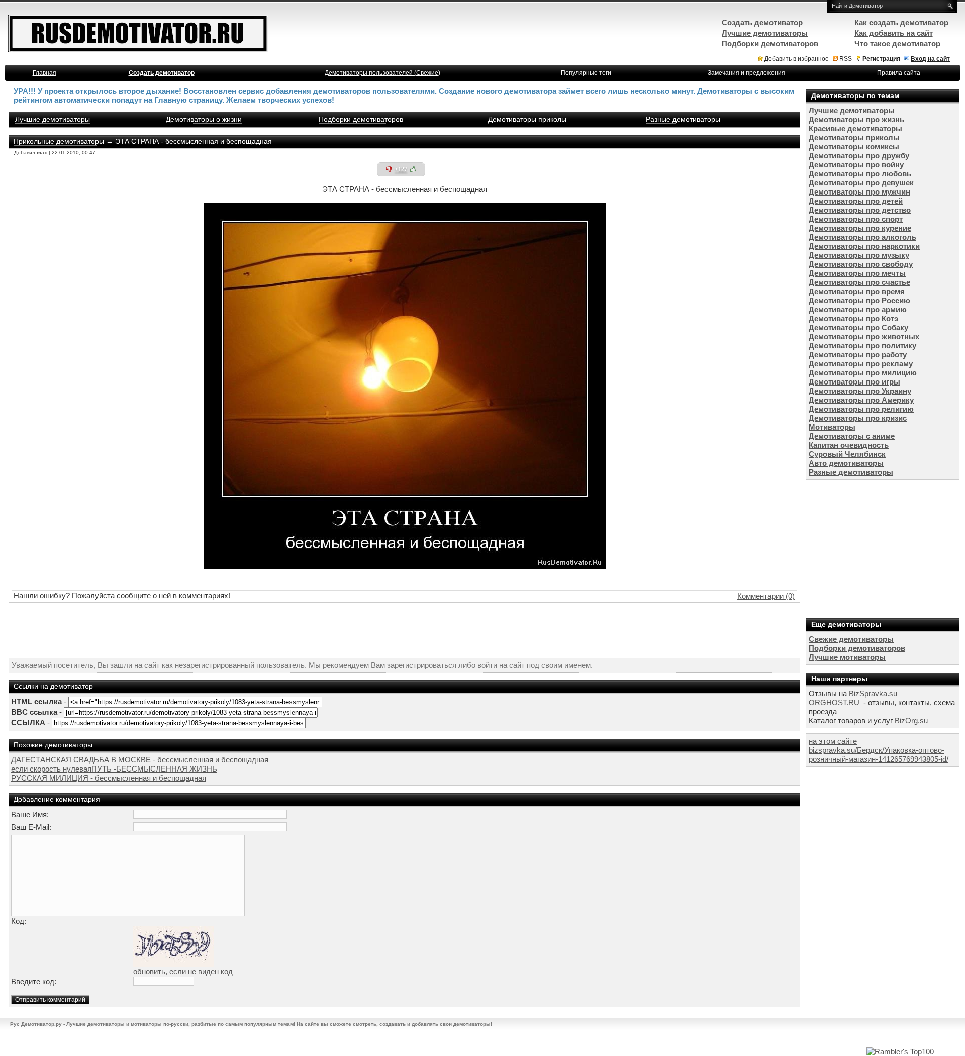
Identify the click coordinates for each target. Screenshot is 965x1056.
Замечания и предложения (746, 72)
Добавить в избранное (796, 58)
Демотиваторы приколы (527, 119)
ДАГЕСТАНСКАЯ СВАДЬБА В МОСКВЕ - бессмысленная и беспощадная (139, 759)
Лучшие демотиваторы (52, 119)
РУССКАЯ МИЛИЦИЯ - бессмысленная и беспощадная (108, 778)
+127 (401, 169)
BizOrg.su (911, 720)
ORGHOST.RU (834, 702)
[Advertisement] (405, 630)
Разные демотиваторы (683, 119)
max (42, 152)
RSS (845, 58)
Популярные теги (586, 72)
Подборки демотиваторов (361, 119)
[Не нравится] (389, 169)
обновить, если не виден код (183, 971)
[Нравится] (413, 169)
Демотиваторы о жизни (204, 119)
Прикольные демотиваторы (59, 141)
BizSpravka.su (873, 693)
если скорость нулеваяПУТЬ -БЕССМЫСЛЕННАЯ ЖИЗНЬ (114, 768)
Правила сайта (898, 72)
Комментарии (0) (766, 596)
